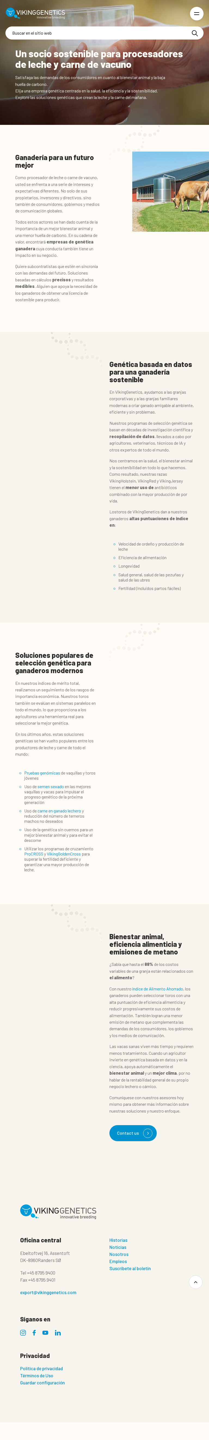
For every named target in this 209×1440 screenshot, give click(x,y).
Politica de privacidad (41, 1368)
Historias (118, 1240)
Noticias (117, 1247)
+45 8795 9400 (41, 1272)
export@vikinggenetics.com (48, 1292)
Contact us (128, 1132)
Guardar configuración (42, 1382)
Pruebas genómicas (42, 772)
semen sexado (51, 786)
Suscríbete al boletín (130, 1268)
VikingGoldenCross (64, 853)
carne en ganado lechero (59, 810)
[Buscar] (195, 33)
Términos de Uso (36, 1375)
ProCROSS (33, 853)
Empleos (118, 1261)
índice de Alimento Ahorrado (157, 988)
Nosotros (118, 1254)
